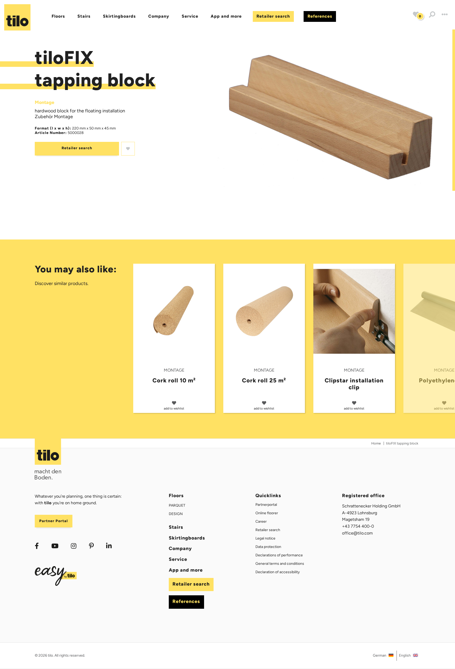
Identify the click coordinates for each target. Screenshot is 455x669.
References (320, 16)
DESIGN (176, 514)
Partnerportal (266, 504)
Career (261, 521)
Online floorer (266, 513)
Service (190, 16)
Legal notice (265, 538)
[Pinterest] (91, 545)
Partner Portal (53, 521)
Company (158, 16)
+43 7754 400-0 (358, 526)
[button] (432, 15)
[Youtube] (55, 545)
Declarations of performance (279, 555)
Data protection (268, 547)
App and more (226, 16)
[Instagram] (73, 545)
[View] (331, 110)
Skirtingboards (119, 16)
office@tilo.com (357, 533)
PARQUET (177, 505)
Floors (58, 16)
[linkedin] (109, 545)
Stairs (84, 16)
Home (376, 443)
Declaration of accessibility (277, 572)
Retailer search (273, 16)
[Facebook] (36, 545)
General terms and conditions (279, 563)
